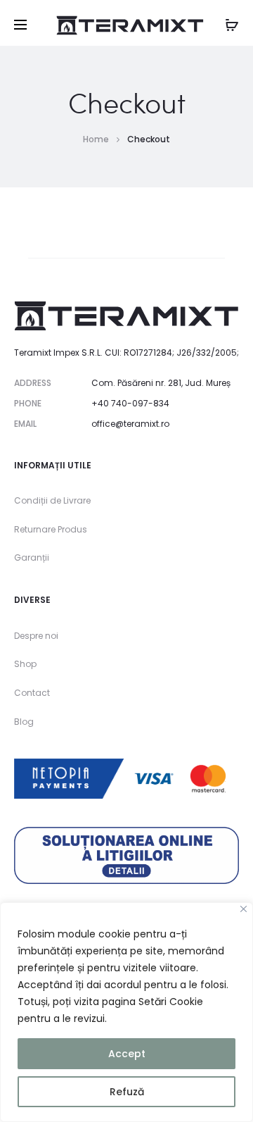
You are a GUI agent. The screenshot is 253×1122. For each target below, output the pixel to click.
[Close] (243, 909)
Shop (25, 664)
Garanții (31, 557)
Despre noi (36, 636)
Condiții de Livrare (52, 500)
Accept (126, 1054)
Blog (24, 722)
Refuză (127, 1092)
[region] (126, 1012)
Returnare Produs (50, 529)
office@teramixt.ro (130, 424)
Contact (32, 693)
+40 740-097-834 (130, 403)
